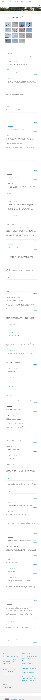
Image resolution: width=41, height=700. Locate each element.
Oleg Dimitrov (10, 117)
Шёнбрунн (10, 669)
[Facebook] (18, 651)
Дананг (15, 666)
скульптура (31, 680)
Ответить (35, 74)
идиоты (16, 669)
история (4, 671)
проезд (4, 674)
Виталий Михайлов (12, 253)
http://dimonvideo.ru (22, 83)
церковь (29, 682)
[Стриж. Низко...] (22, 41)
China (7, 656)
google (14, 656)
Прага (24, 672)
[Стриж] (22, 24)
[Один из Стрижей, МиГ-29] (8, 24)
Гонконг (10, 666)
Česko (24, 663)
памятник (35, 678)
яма (16, 674)
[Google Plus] (22, 651)
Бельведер (11, 661)
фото (8, 674)
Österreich (5, 661)
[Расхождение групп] (29, 30)
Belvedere (4, 656)
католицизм (32, 678)
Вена (13, 661)
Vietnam (14, 660)
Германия (30, 668)
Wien (17, 659)
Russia (29, 658)
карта (7, 671)
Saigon (15, 657)
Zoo (30, 661)
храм (35, 680)
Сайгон (11, 667)
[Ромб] (15, 30)
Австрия (8, 661)
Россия (27, 672)
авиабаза (29, 676)
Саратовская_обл (33, 672)
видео (13, 669)
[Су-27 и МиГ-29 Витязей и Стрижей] (8, 30)
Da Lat (9, 656)
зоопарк (28, 678)
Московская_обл (30, 670)
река (23, 680)
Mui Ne (35, 656)
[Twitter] (20, 651)
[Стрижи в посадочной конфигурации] (29, 35)
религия (26, 680)
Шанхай (8, 669)
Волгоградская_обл (27, 666)
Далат (12, 666)
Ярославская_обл (25, 676)
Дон (17, 666)
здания (24, 678)
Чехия (28, 675)
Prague (23, 658)
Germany (28, 656)
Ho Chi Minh (32, 656)
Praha (26, 658)
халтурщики (12, 674)
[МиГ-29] (15, 24)
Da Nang (12, 656)
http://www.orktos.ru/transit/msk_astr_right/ (21, 522)
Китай (4, 667)
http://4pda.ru (15, 83)
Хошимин (5, 669)
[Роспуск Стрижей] (15, 41)
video (10, 659)
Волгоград (6, 664)
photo (13, 657)
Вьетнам (6, 666)
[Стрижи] (15, 35)
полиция (14, 671)
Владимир (10, 61)
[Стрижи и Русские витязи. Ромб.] (29, 24)
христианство (25, 682)
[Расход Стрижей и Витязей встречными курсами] (8, 35)
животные (32, 676)
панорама (10, 671)
